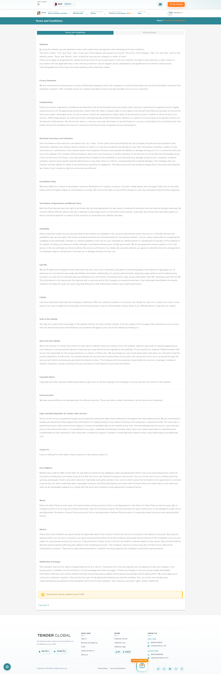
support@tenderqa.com (159, 658)
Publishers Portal (120, 639)
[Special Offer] (142, 665)
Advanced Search (88, 651)
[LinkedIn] (158, 669)
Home (159, 21)
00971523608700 (157, 655)
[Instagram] (176, 669)
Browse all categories (89, 643)
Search (84, 639)
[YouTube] (170, 669)
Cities (83, 647)
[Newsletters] (160, 4)
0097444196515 (156, 643)
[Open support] (7, 666)
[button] (64, 4)
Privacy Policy (149, 33)
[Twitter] (164, 669)
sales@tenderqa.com (158, 646)
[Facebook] (182, 669)
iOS (119, 652)
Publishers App (120, 647)
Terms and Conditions (75, 33)
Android (127, 652)
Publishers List (119, 643)
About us (84, 655)
